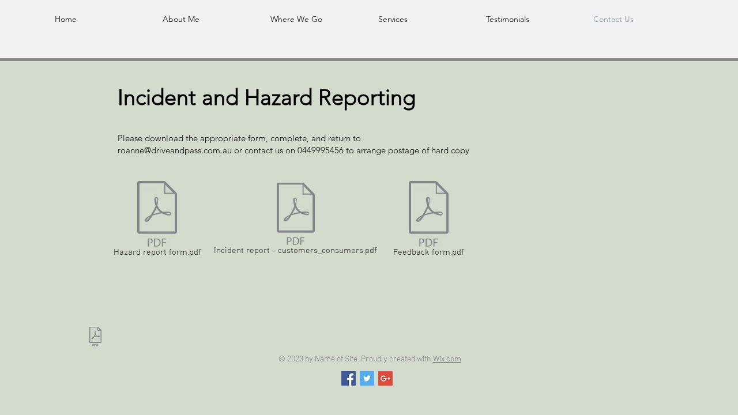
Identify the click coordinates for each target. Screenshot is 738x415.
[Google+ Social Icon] (385, 378)
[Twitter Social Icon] (367, 378)
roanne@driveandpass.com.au (175, 150)
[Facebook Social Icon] (348, 378)
